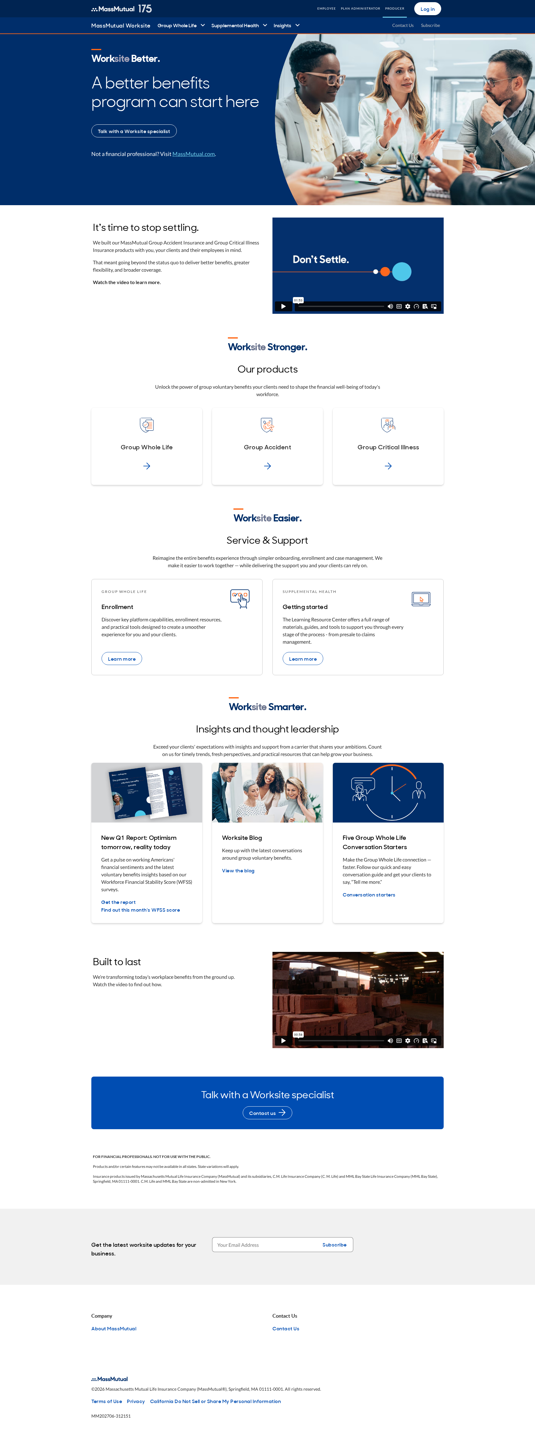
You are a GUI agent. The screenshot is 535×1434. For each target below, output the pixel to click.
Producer (394, 8)
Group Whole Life (177, 25)
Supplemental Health (235, 25)
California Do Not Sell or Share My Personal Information (215, 1401)
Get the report (118, 901)
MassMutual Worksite (121, 25)
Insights (282, 25)
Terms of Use (106, 1401)
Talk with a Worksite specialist (134, 131)
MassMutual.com (193, 153)
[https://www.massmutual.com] (121, 9)
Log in (428, 8)
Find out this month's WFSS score (140, 909)
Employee (326, 8)
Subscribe (430, 25)
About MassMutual (113, 1328)
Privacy (136, 1401)
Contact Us (403, 25)
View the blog (238, 870)
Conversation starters (369, 894)
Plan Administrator (360, 8)
